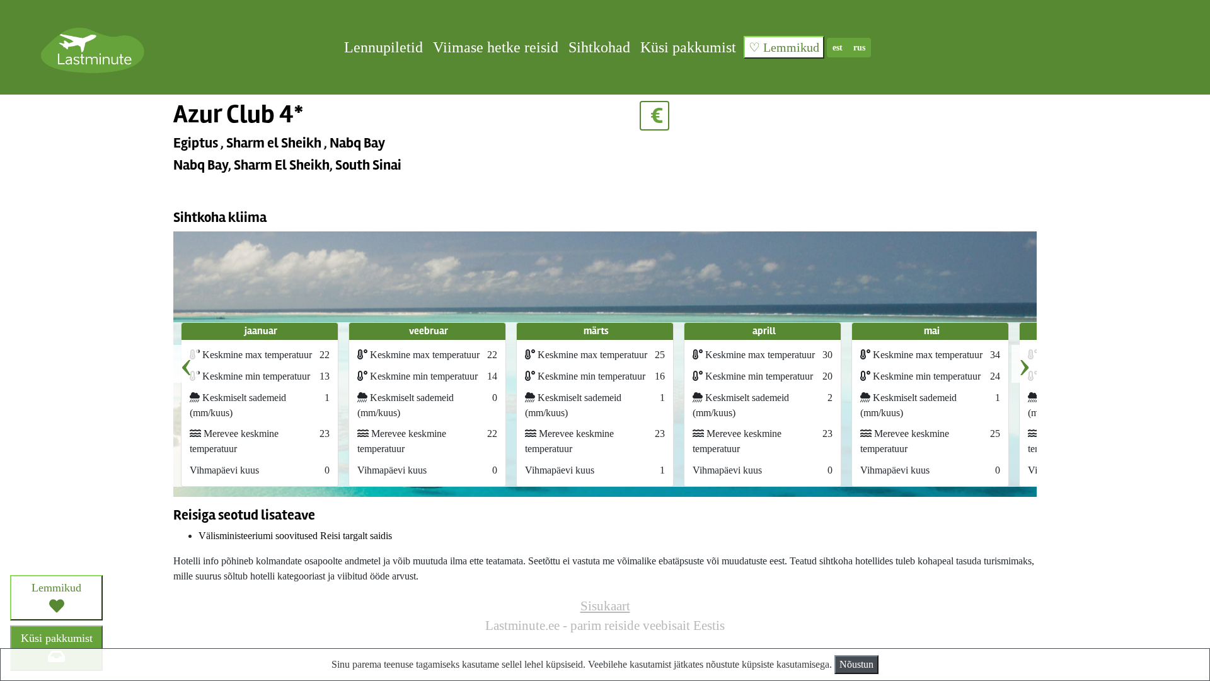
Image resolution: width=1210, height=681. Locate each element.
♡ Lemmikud (784, 47)
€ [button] (654, 115)
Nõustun (856, 664)
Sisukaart (605, 605)
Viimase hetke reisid (495, 47)
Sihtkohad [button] (599, 47)
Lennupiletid (383, 47)
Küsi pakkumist (688, 47)
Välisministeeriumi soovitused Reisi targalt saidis (295, 535)
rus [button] (859, 47)
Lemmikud (56, 587)
